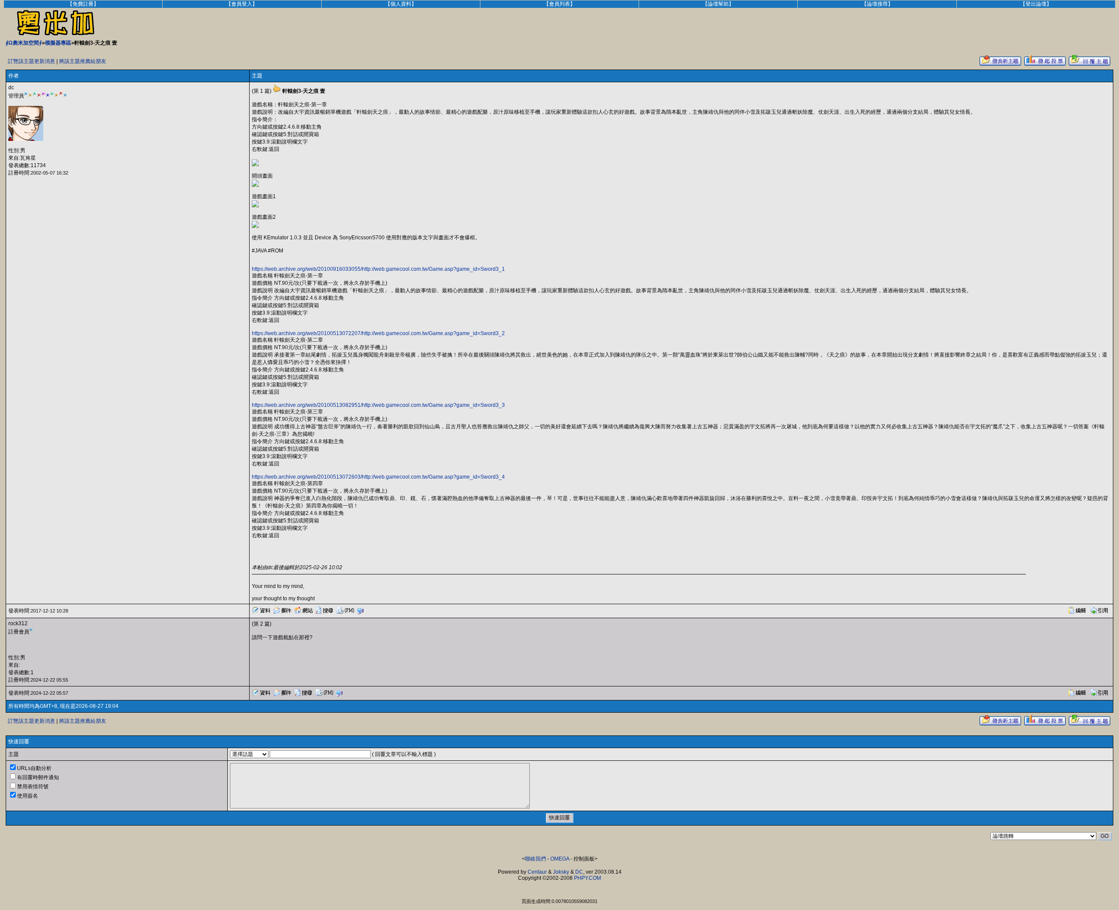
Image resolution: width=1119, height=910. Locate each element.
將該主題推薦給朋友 (82, 61)
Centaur (537, 872)
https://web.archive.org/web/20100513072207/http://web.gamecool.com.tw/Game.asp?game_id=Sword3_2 (378, 333)
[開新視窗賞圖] (255, 164)
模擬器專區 (58, 43)
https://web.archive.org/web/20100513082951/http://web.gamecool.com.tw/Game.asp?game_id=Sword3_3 (378, 405)
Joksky (561, 872)
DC (579, 872)
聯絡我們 (535, 859)
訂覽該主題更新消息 (31, 61)
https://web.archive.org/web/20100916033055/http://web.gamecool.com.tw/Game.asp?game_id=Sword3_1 (378, 269)
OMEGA (559, 859)
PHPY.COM (587, 878)
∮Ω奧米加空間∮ (24, 43)
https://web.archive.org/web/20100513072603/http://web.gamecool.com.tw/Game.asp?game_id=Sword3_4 (378, 477)
